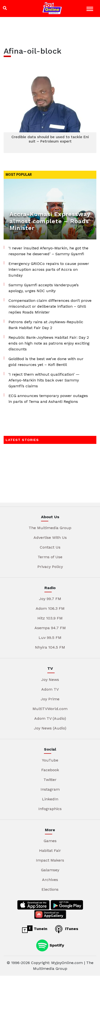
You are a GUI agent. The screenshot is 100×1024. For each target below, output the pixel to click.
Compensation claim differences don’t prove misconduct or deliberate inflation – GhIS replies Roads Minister (50, 306)
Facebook (50, 770)
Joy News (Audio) (50, 728)
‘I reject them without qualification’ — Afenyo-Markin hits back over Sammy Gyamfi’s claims (44, 380)
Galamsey (50, 870)
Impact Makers (50, 860)
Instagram (50, 789)
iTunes (71, 928)
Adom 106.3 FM (50, 608)
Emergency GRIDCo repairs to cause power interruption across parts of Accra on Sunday (48, 269)
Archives (50, 879)
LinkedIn (50, 799)
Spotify (56, 945)
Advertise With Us (50, 537)
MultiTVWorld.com (50, 708)
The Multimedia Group (50, 527)
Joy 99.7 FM (50, 598)
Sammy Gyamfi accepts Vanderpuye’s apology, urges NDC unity (43, 288)
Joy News (50, 679)
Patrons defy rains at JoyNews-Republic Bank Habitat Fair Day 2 (45, 325)
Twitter (50, 779)
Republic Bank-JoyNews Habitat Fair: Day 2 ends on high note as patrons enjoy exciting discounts (49, 343)
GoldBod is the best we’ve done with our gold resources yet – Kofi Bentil (45, 361)
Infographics (50, 808)
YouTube (50, 760)
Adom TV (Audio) (50, 718)
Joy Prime (50, 699)
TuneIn (40, 928)
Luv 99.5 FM (50, 637)
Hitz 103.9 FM (50, 618)
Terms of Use (50, 557)
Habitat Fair (50, 850)
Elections (50, 889)
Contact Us (50, 547)
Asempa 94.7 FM (50, 628)
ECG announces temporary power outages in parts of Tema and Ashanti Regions (48, 398)
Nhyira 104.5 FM (50, 647)
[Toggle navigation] (90, 9)
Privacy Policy (50, 566)
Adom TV (50, 689)
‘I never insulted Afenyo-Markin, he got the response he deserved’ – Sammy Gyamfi (48, 251)
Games (50, 840)
